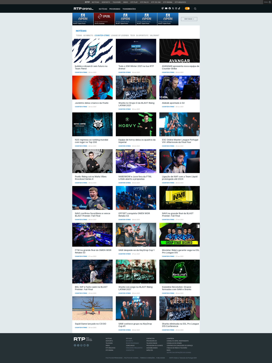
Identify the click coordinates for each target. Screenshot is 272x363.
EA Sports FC (142, 35)
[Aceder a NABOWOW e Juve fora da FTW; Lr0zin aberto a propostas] (136, 161)
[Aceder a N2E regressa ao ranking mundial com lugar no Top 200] (92, 124)
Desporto (106, 2)
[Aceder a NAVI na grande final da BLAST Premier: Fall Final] (179, 198)
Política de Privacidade (114, 358)
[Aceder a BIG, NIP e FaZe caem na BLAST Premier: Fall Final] (92, 271)
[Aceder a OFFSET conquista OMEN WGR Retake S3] (136, 198)
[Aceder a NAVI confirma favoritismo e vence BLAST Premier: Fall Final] (92, 198)
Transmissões (129, 9)
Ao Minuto (88, 35)
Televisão (117, 2)
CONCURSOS (130, 345)
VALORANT (154, 35)
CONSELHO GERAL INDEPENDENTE (178, 341)
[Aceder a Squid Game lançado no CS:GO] (92, 308)
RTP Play (134, 2)
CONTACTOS (150, 338)
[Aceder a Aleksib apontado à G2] (179, 87)
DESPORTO (109, 341)
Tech (132, 35)
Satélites (149, 350)
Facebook (75, 345)
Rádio (125, 2)
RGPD (168, 350)
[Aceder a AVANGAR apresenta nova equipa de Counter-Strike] (179, 51)
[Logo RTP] (83, 339)
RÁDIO (108, 345)
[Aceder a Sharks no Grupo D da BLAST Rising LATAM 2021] (136, 87)
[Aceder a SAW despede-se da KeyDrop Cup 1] (136, 235)
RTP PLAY (129, 338)
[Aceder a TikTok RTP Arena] (179, 8)
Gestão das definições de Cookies (179, 352)
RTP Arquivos (180, 2)
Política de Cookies (131, 358)
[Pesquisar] (195, 8)
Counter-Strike (102, 35)
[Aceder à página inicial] (86, 8)
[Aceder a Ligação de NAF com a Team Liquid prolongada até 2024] (179, 161)
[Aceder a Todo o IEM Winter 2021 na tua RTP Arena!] (136, 51)
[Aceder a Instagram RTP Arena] (176, 8)
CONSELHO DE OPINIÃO (174, 343)
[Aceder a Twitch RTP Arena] (162, 8)
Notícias (95, 2)
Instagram (81, 345)
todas (79, 35)
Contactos (130, 350)
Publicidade (160, 358)
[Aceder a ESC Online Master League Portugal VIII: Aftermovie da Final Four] (179, 124)
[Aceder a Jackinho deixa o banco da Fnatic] (92, 87)
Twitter (78, 345)
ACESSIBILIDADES (152, 348)
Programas (114, 9)
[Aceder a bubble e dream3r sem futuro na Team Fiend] (92, 51)
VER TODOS (188, 19)
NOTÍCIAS (109, 338)
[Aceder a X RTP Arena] (173, 8)
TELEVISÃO (109, 343)
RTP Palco (144, 2)
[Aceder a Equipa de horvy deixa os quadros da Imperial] (136, 124)
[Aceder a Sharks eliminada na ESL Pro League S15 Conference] (179, 308)
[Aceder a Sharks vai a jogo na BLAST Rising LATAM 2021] (136, 271)
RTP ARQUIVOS (110, 348)
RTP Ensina (167, 2)
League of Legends (120, 35)
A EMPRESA (170, 338)
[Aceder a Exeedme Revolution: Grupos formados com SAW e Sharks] (179, 271)
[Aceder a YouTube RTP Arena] (166, 8)
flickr (88, 345)
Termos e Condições (147, 358)
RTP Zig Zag (156, 2)
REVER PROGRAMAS (132, 343)
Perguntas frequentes (134, 348)
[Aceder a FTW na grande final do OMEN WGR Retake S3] (92, 235)
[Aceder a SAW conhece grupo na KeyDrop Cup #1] (136, 308)
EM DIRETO (129, 341)
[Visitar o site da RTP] (87, 2)
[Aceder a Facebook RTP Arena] (169, 8)
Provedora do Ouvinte (154, 345)
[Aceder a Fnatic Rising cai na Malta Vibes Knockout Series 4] (92, 161)
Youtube (84, 345)
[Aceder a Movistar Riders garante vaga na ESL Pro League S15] (179, 235)
